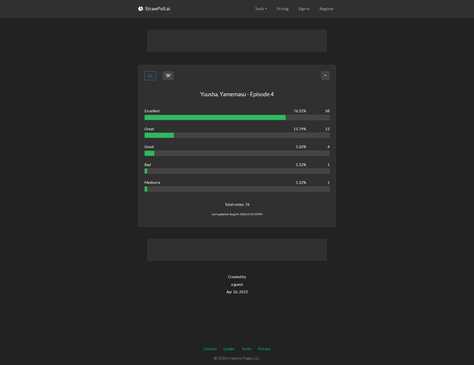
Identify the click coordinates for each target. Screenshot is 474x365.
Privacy (264, 348)
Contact (210, 348)
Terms (246, 348)
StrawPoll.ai (157, 8)
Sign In (304, 8)
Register (326, 8)
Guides (229, 348)
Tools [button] (259, 8)
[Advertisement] (237, 41)
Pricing (283, 8)
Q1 (150, 75)
